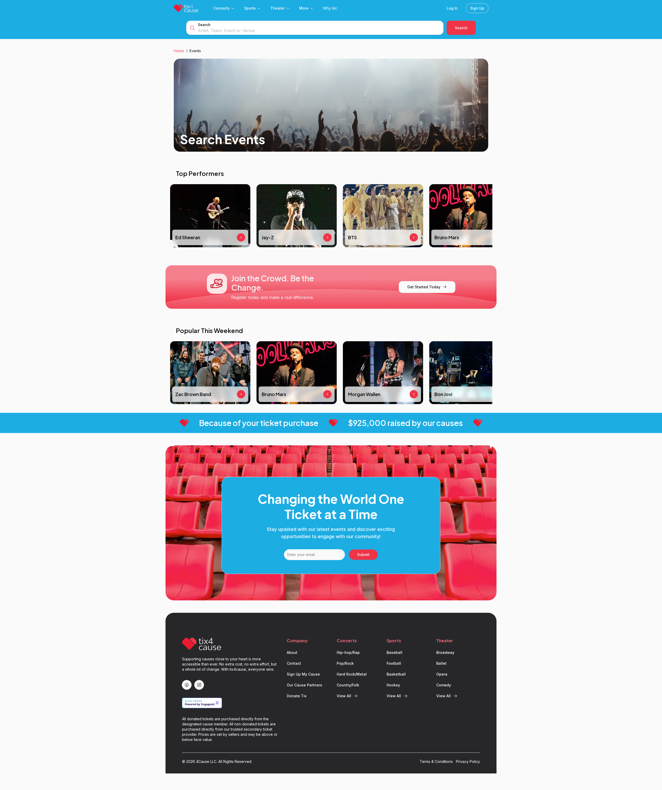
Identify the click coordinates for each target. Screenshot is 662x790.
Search (204, 24)
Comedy (443, 685)
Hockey (393, 685)
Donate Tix (296, 696)
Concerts (221, 8)
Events (195, 51)
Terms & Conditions (436, 761)
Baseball (394, 652)
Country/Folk (348, 685)
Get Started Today (423, 287)
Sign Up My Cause (303, 674)
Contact (294, 663)
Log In (452, 8)
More (304, 8)
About (292, 652)
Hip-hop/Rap (348, 652)
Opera (441, 674)
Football (394, 663)
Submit (363, 554)
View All (344, 696)
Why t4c (330, 8)
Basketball (396, 674)
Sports (250, 8)
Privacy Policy (468, 761)
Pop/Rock (345, 663)
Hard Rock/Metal (352, 674)
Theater (277, 8)
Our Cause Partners (304, 685)
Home (179, 51)
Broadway (445, 652)
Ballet (441, 663)
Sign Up (477, 8)
